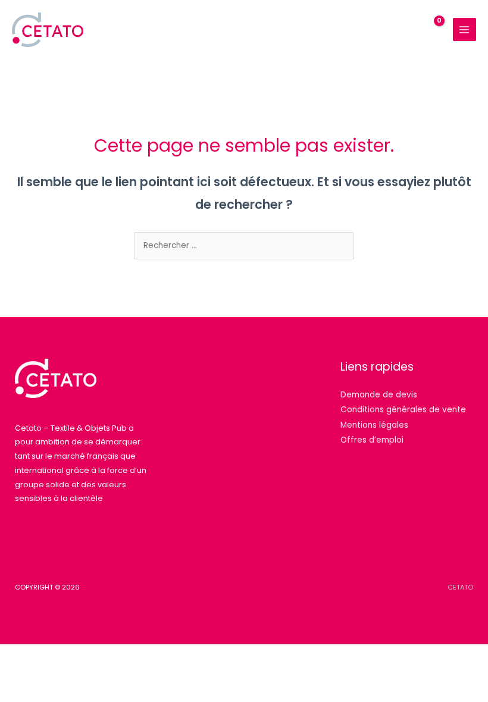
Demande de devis (378, 394)
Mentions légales (374, 425)
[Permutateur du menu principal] (464, 29)
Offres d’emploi (371, 440)
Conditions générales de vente (403, 409)
